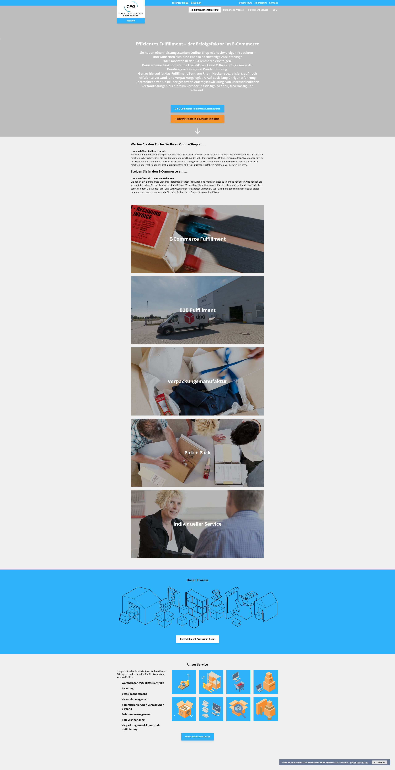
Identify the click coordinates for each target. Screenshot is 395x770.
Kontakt (273, 3)
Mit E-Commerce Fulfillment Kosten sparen (197, 108)
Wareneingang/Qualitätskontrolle (143, 683)
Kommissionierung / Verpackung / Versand (143, 707)
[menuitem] (205, 10)
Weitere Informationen (359, 762)
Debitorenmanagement (136, 714)
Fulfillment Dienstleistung (204, 9)
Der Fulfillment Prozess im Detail (197, 638)
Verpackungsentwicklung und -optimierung (141, 727)
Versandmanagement (135, 699)
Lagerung (127, 688)
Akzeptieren (379, 762)
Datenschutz (245, 3)
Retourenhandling (133, 719)
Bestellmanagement (134, 694)
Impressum (261, 3)
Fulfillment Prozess (233, 9)
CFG (275, 9)
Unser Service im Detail (197, 736)
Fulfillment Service (258, 9)
